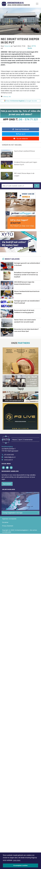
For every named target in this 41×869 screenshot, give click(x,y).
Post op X (21, 134)
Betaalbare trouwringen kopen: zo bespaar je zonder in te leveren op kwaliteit (26, 275)
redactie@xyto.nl (9, 457)
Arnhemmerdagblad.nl (15, 3)
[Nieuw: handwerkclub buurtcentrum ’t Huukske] (7, 294)
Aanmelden (7, 484)
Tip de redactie (22, 139)
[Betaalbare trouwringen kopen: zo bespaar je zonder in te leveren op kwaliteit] (7, 275)
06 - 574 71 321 (28, 119)
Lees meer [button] (16, 860)
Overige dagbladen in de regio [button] (12, 513)
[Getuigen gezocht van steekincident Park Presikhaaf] (7, 304)
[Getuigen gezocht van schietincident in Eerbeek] (7, 266)
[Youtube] (7, 467)
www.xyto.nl (8, 460)
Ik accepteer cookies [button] (21, 865)
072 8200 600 (9, 454)
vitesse (5, 96)
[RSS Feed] (11, 467)
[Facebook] (3, 467)
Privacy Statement (7, 526)
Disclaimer (5, 522)
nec (10, 96)
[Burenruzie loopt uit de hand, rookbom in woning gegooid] (7, 313)
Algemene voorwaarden (9, 519)
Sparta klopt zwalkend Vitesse (24, 151)
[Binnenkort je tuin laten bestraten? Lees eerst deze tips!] (7, 332)
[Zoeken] (36, 186)
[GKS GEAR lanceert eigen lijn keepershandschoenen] (7, 285)
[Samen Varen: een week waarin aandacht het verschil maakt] (7, 323)
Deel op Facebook (22, 129)
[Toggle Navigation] (37, 3)
